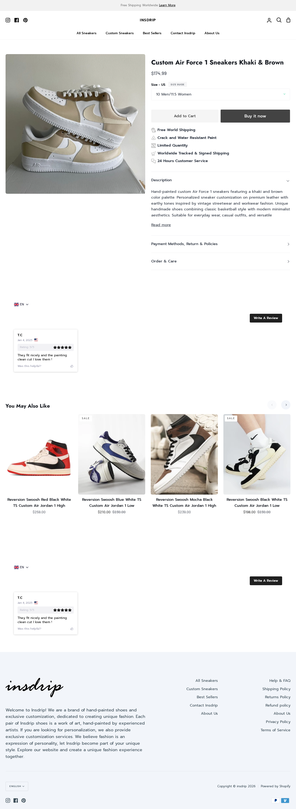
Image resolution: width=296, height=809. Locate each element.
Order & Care (164, 261)
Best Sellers (207, 697)
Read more (161, 225)
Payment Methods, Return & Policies (184, 244)
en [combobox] (22, 304)
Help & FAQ (279, 680)
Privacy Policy (278, 722)
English (15, 786)
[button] (266, 318)
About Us (209, 713)
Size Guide (178, 84)
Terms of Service (275, 730)
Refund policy (277, 705)
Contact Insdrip (204, 705)
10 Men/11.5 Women (173, 94)
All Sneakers (206, 680)
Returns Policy (277, 697)
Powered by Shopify (275, 786)
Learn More (167, 5)
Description (161, 180)
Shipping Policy (276, 689)
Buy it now (255, 116)
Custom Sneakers (202, 689)
